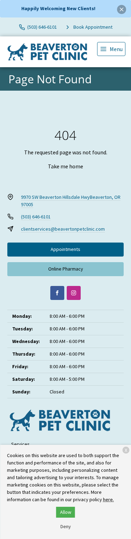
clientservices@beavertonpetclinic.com (63, 229)
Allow (65, 512)
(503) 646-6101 (36, 217)
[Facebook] (57, 293)
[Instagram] (74, 293)
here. (108, 499)
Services (20, 444)
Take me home (65, 166)
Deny (65, 526)
